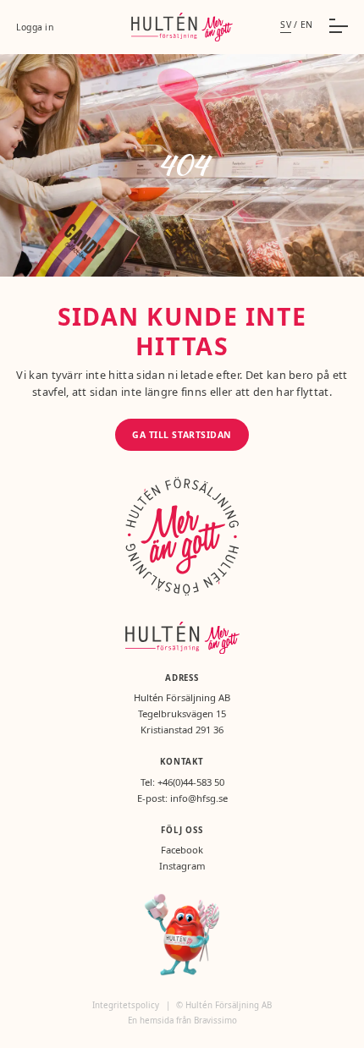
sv (285, 24)
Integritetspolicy (127, 1005)
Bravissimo (215, 1020)
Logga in (34, 27)
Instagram (182, 865)
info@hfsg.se (199, 798)
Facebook (182, 849)
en (307, 24)
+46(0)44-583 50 (190, 782)
